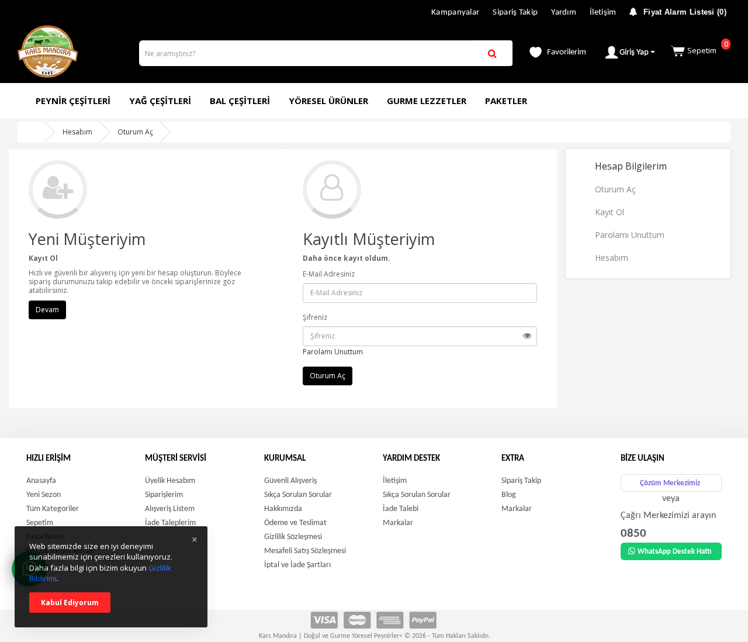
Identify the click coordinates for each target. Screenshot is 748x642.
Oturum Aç (135, 132)
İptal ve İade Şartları (297, 565)
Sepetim (707, 47)
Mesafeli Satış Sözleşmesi (305, 551)
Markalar (398, 523)
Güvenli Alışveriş (290, 481)
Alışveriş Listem (170, 509)
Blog (508, 495)
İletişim (603, 12)
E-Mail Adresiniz (329, 274)
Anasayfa (41, 481)
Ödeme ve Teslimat (295, 523)
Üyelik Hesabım (170, 481)
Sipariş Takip (515, 12)
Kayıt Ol (609, 212)
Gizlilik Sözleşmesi (293, 537)
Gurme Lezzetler (426, 100)
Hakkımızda (283, 509)
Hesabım (77, 132)
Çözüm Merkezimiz (670, 483)
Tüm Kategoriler (52, 509)
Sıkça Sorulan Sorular (298, 495)
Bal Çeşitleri (240, 100)
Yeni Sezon (43, 495)
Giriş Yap (634, 52)
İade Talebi (400, 509)
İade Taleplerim (170, 523)
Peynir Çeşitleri (73, 100)
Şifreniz (315, 317)
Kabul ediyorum (70, 603)
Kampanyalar (455, 12)
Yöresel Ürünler (328, 100)
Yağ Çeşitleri (160, 100)
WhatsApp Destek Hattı (675, 551)
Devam (47, 310)
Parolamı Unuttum (333, 352)
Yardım (563, 12)
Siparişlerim (164, 495)
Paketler (506, 100)
